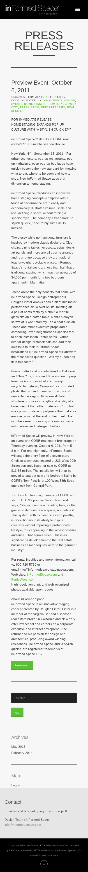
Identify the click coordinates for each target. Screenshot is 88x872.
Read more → (22, 665)
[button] (77, 9)
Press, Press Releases (48, 107)
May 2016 (18, 746)
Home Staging (35, 104)
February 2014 (21, 753)
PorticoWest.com (23, 579)
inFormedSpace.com (42, 574)
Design (69, 100)
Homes (54, 104)
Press (24, 107)
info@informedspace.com (23, 824)
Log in (15, 785)
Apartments (53, 100)
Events (16, 104)
